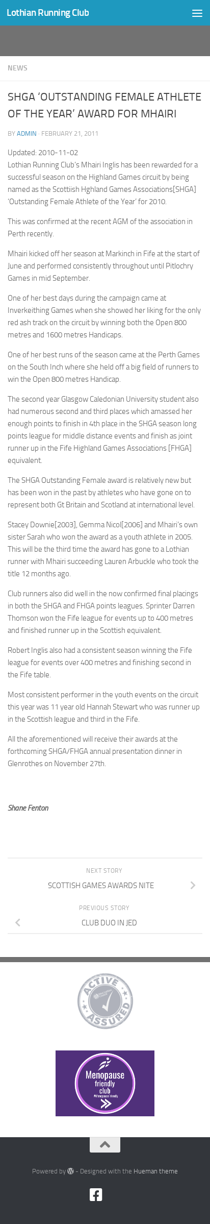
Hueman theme (156, 1171)
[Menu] (197, 13)
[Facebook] (96, 1195)
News (18, 68)
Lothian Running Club (48, 12)
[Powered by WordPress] (70, 1171)
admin (27, 133)
